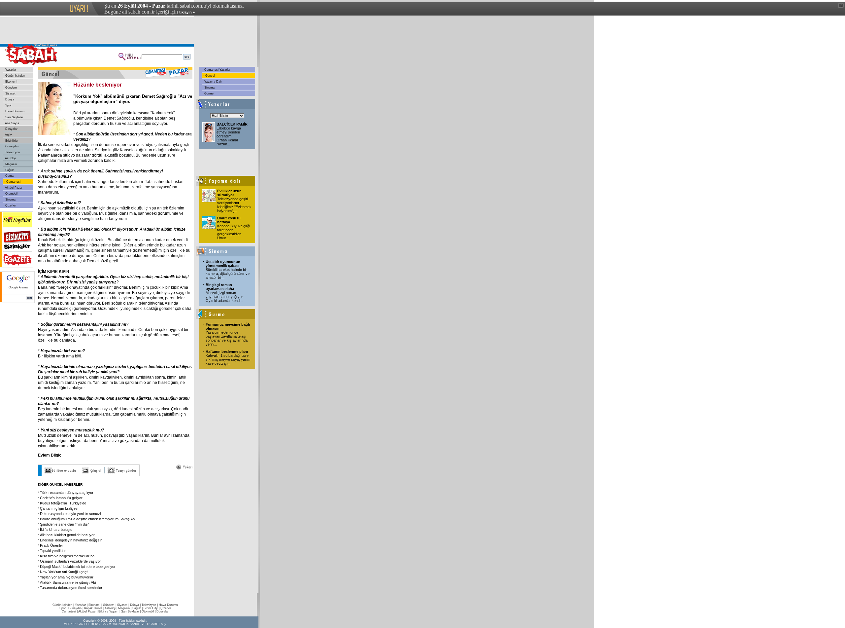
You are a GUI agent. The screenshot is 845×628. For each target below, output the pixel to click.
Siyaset (10, 93)
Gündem (10, 87)
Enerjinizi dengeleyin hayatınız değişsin (71, 540)
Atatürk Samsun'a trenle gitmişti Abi (68, 582)
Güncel (209, 75)
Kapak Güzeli (93, 608)
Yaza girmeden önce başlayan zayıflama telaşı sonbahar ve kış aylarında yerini (227, 338)
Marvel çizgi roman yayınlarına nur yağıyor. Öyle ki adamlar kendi (225, 297)
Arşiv (8, 134)
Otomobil (10, 193)
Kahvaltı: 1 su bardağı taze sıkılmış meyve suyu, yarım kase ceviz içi (228, 359)
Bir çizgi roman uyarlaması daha (220, 287)
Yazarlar (10, 69)
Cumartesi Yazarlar (216, 69)
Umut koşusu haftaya (229, 220)
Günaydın (11, 146)
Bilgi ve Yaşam (108, 611)
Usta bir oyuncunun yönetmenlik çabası (223, 264)
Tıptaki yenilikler (53, 551)
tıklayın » (187, 12)
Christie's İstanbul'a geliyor (61, 498)
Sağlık (9, 170)
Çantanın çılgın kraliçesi (59, 508)
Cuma (9, 175)
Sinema (10, 199)
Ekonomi (10, 81)
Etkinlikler (11, 140)
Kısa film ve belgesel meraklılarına (67, 556)
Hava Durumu (14, 111)
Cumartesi (12, 181)
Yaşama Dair (212, 81)
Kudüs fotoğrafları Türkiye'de (63, 503)
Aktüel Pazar (13, 187)
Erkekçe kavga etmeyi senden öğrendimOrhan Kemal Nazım (229, 136)
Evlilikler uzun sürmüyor (229, 193)
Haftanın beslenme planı (227, 351)
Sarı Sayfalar (13, 117)
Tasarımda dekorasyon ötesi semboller (71, 588)
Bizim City (151, 608)
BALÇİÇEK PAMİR (232, 124)
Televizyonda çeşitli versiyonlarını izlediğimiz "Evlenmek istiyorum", (234, 205)
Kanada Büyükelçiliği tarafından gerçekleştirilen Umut (233, 232)
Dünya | (136, 605)
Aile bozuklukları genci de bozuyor (67, 535)
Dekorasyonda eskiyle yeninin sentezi (70, 514)
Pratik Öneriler (51, 545)
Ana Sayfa (11, 123)
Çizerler (10, 205)
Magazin (10, 164)
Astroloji (10, 158)
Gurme (208, 93)
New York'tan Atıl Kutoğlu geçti (64, 572)
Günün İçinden (14, 75)
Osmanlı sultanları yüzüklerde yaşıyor (70, 561)
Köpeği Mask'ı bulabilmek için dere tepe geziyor (78, 567)
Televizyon (12, 152)
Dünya (9, 99)
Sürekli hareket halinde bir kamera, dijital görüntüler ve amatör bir (228, 273)
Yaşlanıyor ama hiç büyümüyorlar (66, 577)
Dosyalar (10, 128)
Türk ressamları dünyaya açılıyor (66, 493)
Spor (8, 105)
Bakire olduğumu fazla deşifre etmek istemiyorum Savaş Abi (87, 519)
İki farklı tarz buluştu (56, 530)
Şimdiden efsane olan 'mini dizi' (64, 524)
